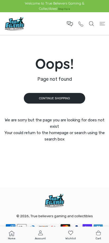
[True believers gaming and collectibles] (14, 23)
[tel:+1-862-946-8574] (81, 23)
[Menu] (102, 23)
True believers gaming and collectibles (61, 216)
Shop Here (64, 8)
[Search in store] (91, 23)
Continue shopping (54, 98)
